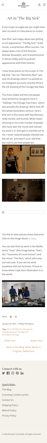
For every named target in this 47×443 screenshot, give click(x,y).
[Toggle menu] (3, 4)
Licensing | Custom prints (15, 395)
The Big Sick (23, 332)
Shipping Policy (10, 405)
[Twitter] (3, 373)
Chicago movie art (9, 332)
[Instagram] (12, 373)
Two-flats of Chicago (10, 334)
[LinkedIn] (22, 373)
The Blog (6, 389)
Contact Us (7, 400)
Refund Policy (9, 410)
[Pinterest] (17, 373)
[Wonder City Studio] (23, 4)
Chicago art (27, 329)
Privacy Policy (9, 415)
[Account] (38, 4)
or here (32, 238)
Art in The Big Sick (14, 329)
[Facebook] (8, 373)
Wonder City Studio (16, 434)
